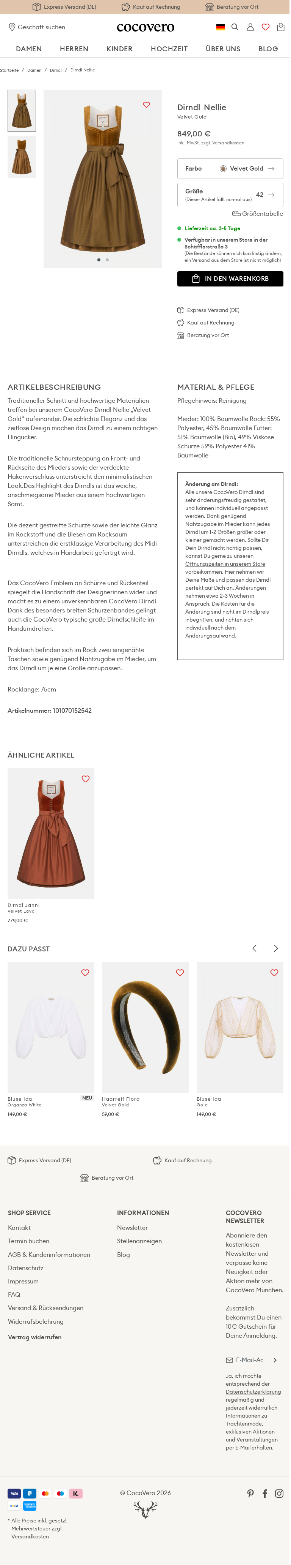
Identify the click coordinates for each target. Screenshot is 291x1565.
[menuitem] (54, 1227)
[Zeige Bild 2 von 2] (107, 259)
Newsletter (132, 1228)
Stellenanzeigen (139, 1241)
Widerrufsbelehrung (36, 1322)
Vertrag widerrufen (35, 1337)
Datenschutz (26, 1268)
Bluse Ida (25, 1102)
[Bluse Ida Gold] (240, 1027)
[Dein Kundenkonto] (250, 27)
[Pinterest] (250, 1493)
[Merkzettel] (265, 27)
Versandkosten (228, 143)
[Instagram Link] (279, 1493)
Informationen (143, 1213)
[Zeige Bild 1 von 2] (98, 259)
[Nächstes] (154, 178)
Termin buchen (28, 1241)
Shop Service (29, 1213)
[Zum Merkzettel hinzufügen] (146, 105)
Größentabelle (262, 214)
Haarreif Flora (121, 1102)
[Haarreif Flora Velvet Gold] (145, 1027)
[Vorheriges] (51, 178)
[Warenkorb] (280, 27)
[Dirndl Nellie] (103, 179)
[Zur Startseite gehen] (145, 27)
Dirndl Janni (24, 908)
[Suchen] (235, 27)
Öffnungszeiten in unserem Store (225, 563)
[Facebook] (265, 1493)
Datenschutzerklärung (253, 1391)
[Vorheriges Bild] (254, 948)
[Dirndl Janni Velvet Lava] (51, 833)
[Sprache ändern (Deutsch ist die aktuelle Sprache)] (220, 27)
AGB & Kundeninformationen (49, 1255)
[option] (22, 113)
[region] (85, 179)
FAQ (14, 1295)
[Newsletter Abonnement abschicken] (274, 1360)
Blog (123, 1255)
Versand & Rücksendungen (45, 1308)
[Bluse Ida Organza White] (51, 1027)
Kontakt (19, 1228)
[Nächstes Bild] (275, 948)
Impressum (23, 1281)
